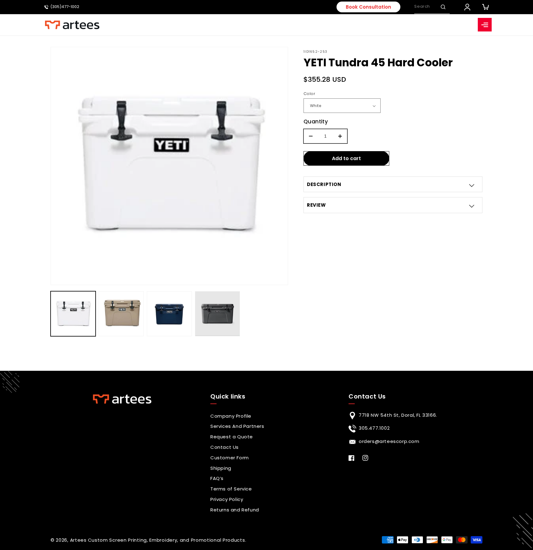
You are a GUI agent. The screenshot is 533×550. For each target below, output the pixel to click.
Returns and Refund (234, 510)
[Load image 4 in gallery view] (217, 313)
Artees (78, 540)
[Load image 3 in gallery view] (169, 313)
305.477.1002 (374, 428)
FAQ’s (217, 478)
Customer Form (229, 457)
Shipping (220, 468)
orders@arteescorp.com (389, 441)
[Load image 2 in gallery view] (121, 313)
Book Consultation (368, 7)
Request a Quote (231, 436)
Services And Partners (237, 426)
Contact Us (224, 447)
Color (309, 94)
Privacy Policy (226, 499)
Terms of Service (231, 489)
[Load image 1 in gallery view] (73, 313)
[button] (443, 7)
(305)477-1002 (64, 7)
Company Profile (230, 416)
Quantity (316, 121)
